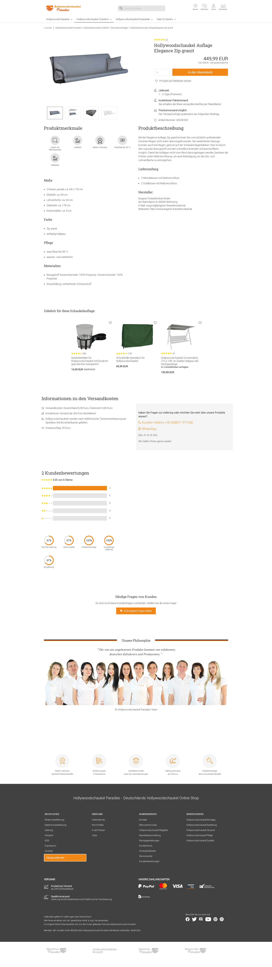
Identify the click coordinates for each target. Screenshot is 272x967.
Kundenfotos (145, 845)
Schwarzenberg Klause (105, 950)
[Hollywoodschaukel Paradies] (65, 8)
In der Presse (98, 830)
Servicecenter (146, 856)
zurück (48, 27)
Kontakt (143, 819)
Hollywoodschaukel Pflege (199, 835)
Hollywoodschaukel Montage (200, 819)
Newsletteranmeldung (150, 835)
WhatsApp (149, 429)
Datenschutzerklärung (55, 825)
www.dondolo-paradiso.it (148, 950)
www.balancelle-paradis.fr (195, 950)
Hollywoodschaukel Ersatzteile (133, 19)
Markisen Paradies (56, 950)
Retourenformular (148, 825)
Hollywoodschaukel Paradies (68, 27)
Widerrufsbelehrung (54, 819)
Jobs (94, 835)
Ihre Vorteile (97, 825)
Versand (49, 835)
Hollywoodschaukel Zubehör (93, 19)
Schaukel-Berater (147, 851)
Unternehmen (98, 819)
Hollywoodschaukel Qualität (200, 840)
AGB (47, 840)
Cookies (49, 851)
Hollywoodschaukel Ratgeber (153, 830)
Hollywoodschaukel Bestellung (201, 825)
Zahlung (49, 830)
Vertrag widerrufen (55, 857)
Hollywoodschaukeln (58, 19)
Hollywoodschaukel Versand (200, 830)
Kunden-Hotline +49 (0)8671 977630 (167, 422)
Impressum (50, 845)
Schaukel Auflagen (119, 27)
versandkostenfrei (219, 62)
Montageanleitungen (149, 840)
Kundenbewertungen (149, 861)
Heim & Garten (165, 19)
